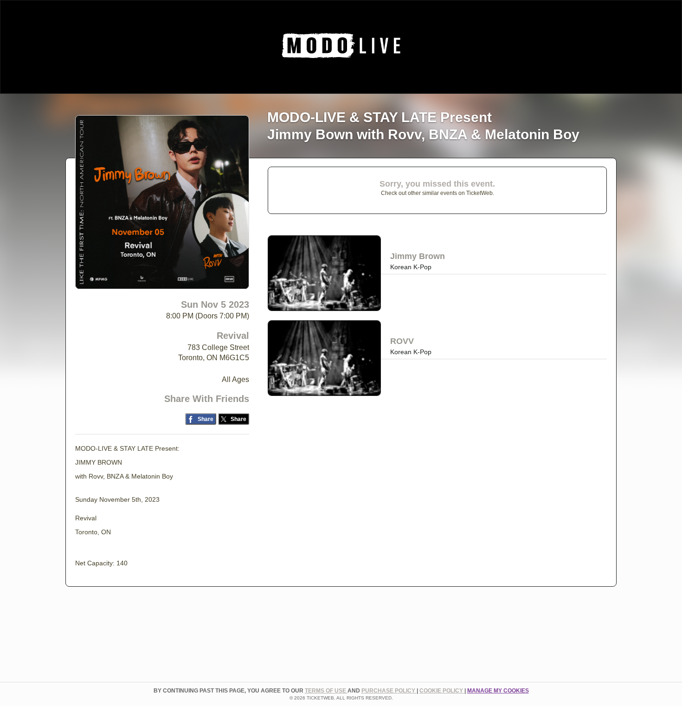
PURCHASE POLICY (389, 690)
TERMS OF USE (326, 690)
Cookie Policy (441, 690)
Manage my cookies (498, 690)
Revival (233, 335)
